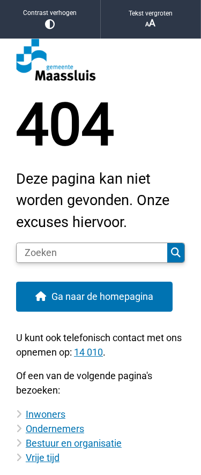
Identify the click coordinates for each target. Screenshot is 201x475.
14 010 (88, 352)
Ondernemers (55, 428)
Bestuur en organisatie (74, 443)
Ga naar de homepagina (102, 296)
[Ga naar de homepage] (100, 60)
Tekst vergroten (151, 13)
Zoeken (175, 252)
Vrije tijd (42, 457)
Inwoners (45, 414)
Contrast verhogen (50, 13)
